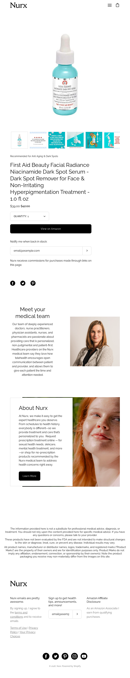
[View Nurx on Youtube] (84, 656)
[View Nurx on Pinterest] (65, 656)
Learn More (29, 476)
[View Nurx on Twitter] (55, 656)
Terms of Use (18, 628)
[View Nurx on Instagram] (74, 656)
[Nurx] (18, 5)
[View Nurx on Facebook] (46, 656)
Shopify (77, 666)
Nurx (59, 666)
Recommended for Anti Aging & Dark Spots (34, 156)
